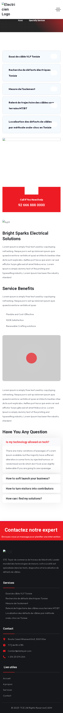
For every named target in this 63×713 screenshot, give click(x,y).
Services (7, 689)
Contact (7, 695)
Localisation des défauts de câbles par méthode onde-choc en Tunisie (30, 124)
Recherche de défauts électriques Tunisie (29, 72)
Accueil (6, 678)
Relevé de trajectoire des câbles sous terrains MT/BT (31, 105)
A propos (7, 684)
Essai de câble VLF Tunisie (24, 56)
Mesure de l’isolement (22, 89)
